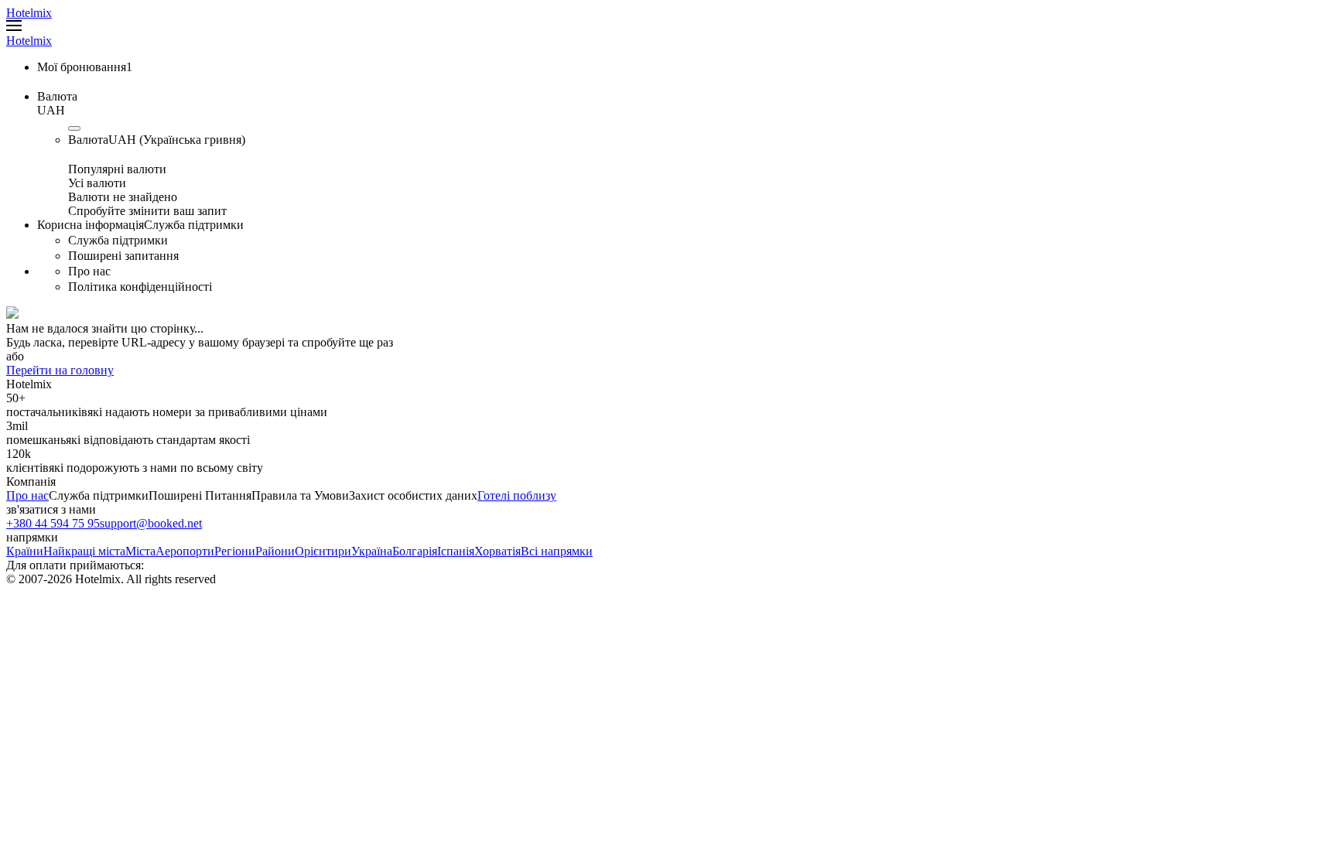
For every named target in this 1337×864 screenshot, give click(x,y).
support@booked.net (151, 523)
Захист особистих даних (413, 495)
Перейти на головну (60, 370)
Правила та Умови (300, 495)
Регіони (234, 551)
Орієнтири (323, 551)
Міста (140, 551)
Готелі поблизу (516, 495)
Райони (275, 551)
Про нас (27, 495)
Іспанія (455, 551)
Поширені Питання (200, 495)
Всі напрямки (557, 551)
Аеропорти (185, 551)
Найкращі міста (84, 551)
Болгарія (414, 551)
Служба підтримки (99, 495)
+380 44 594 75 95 (53, 523)
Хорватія (497, 551)
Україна (371, 551)
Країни (24, 551)
